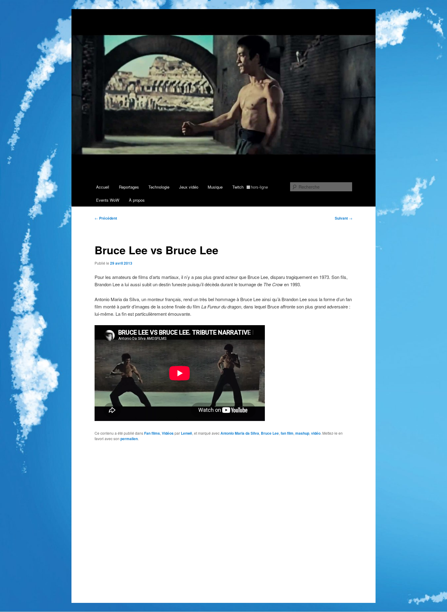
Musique (215, 187)
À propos (137, 200)
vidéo (316, 433)
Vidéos (168, 433)
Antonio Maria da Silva (239, 433)
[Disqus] (223, 525)
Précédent (106, 218)
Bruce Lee (270, 433)
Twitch (250, 187)
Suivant (343, 218)
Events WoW (107, 200)
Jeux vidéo (188, 187)
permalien (129, 438)
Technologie (158, 187)
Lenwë (186, 433)
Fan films (152, 433)
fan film (287, 433)
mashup (302, 433)
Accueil (102, 187)
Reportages (129, 187)
